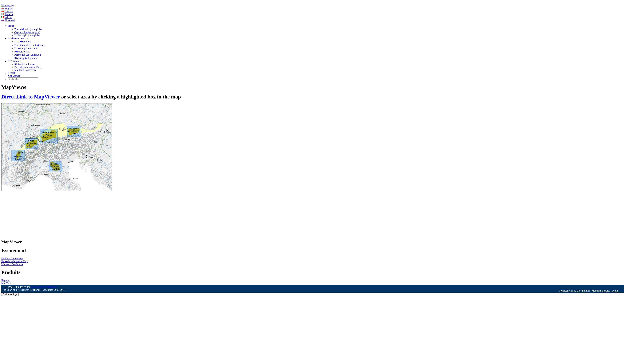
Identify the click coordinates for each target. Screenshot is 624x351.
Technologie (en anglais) (26, 35)
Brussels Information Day (27, 67)
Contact (563, 290)
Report (11, 73)
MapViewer (14, 75)
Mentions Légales (601, 290)
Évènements (14, 61)
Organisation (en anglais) (27, 32)
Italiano (8, 17)
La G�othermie (22, 41)
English (8, 8)
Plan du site (574, 290)
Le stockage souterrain (25, 48)
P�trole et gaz (22, 51)
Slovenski (10, 20)
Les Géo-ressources (18, 38)
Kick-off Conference (25, 64)
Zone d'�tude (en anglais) (28, 29)
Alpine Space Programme (44, 287)
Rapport (5, 280)
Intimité (586, 290)
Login (615, 290)
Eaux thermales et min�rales (29, 45)
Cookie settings (10, 294)
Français (9, 14)
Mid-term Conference (25, 70)
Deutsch (9, 11)
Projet (11, 25)
